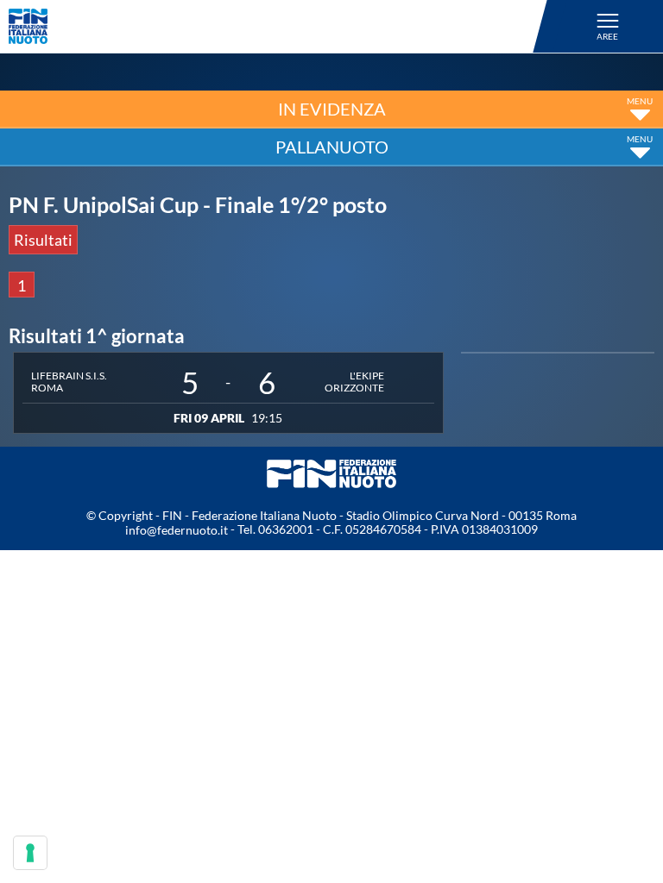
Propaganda (53, 651)
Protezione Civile (72, 815)
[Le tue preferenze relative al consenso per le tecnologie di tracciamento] (30, 852)
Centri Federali (64, 706)
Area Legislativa (68, 761)
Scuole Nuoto (59, 596)
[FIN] (280, 26)
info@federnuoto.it (176, 530)
